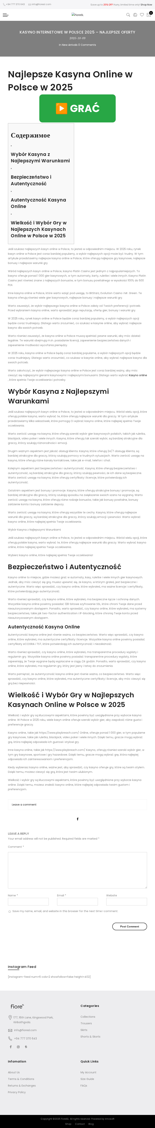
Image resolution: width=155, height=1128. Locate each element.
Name (13, 895)
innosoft (109, 1118)
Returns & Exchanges (22, 1086)
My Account (88, 1072)
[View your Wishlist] (142, 15)
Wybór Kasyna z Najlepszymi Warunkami (40, 157)
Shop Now (146, 4)
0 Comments (87, 45)
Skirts (84, 1030)
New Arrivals (70, 45)
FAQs (84, 1086)
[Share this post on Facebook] (77, 816)
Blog (91, 1124)
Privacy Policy (17, 1092)
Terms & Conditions (21, 1079)
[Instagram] (19, 1046)
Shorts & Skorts (90, 1036)
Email (61, 895)
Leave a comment (24, 804)
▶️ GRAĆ (77, 108)
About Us (14, 1072)
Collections (88, 1017)
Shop (68, 1124)
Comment (16, 847)
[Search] (128, 15)
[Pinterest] (26, 1046)
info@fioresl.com (25, 1030)
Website (111, 895)
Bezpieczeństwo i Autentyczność (31, 180)
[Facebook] (11, 1046)
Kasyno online (138, 375)
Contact (80, 1124)
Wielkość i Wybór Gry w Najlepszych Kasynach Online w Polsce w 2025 (39, 229)
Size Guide (87, 1079)
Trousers (86, 1023)
